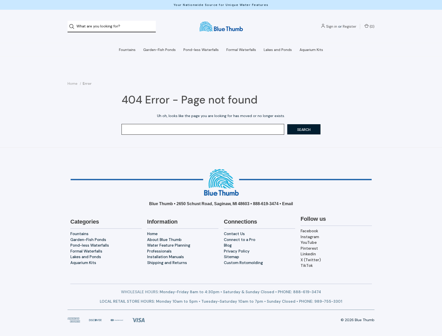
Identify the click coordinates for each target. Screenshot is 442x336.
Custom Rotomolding (243, 262)
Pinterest (309, 248)
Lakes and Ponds (278, 49)
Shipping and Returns (167, 262)
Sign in (331, 26)
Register (349, 26)
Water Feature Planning (168, 245)
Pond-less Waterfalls (201, 49)
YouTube (309, 242)
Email (287, 204)
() (371, 26)
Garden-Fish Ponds (159, 49)
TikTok (307, 265)
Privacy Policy (237, 251)
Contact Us (234, 233)
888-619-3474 (266, 204)
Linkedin (308, 254)
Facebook (309, 231)
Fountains (127, 49)
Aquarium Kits (311, 49)
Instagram (310, 236)
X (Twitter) (311, 259)
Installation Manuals (165, 256)
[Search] (73, 26)
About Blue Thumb (164, 239)
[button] (221, 182)
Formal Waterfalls (241, 49)
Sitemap (231, 256)
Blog (228, 245)
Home (152, 233)
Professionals (159, 251)
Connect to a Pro (239, 239)
